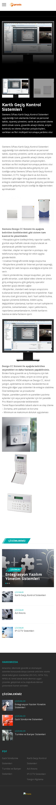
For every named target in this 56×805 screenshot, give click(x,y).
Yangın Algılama (35, 779)
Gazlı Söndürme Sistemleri (29, 719)
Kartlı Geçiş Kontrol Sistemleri (30, 595)
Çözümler (15, 569)
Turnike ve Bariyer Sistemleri (30, 734)
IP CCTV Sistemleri (24, 630)
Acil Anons (20, 613)
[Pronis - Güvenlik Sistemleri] (16, 4)
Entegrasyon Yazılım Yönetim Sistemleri (23, 576)
